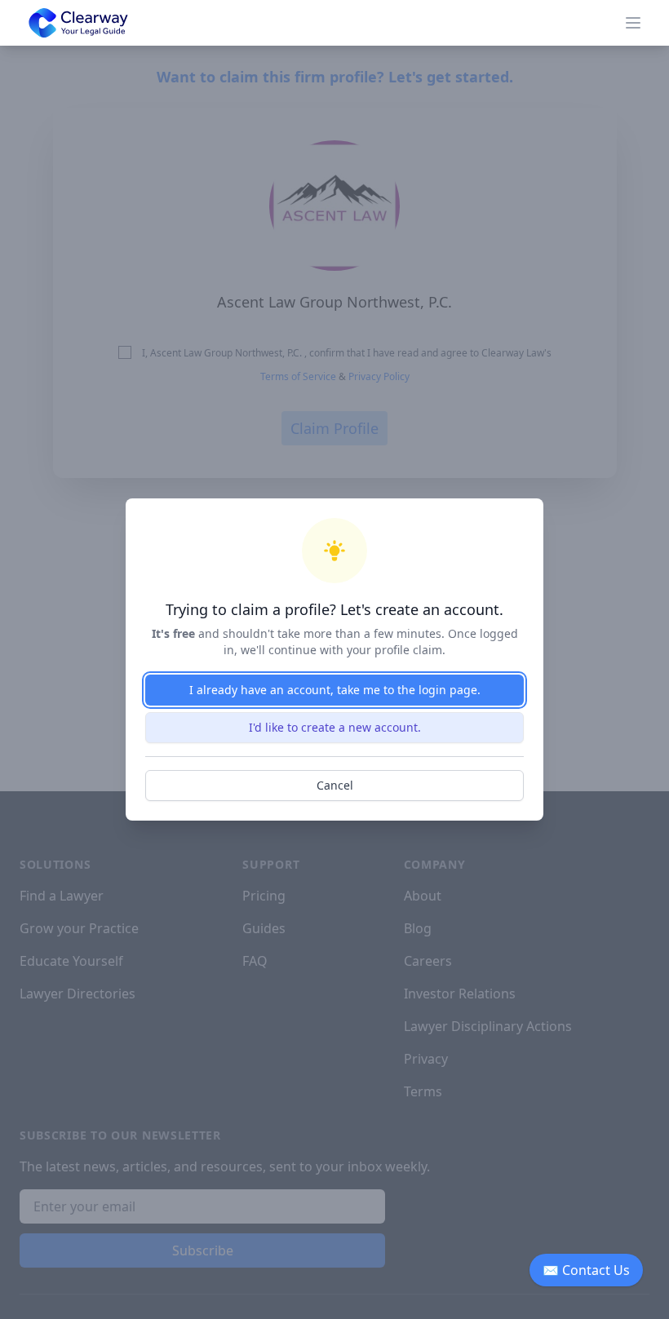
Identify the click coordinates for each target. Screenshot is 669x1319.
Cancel (335, 785)
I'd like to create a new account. (335, 727)
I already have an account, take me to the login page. (335, 689)
